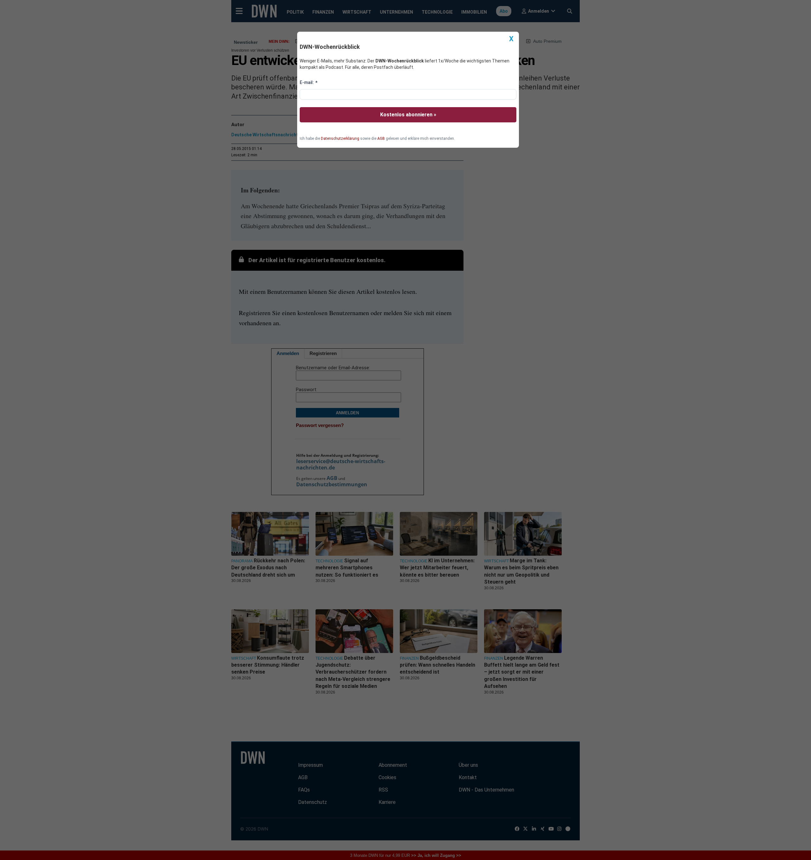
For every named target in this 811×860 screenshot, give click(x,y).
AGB (381, 138)
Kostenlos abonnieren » (408, 115)
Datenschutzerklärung (340, 138)
